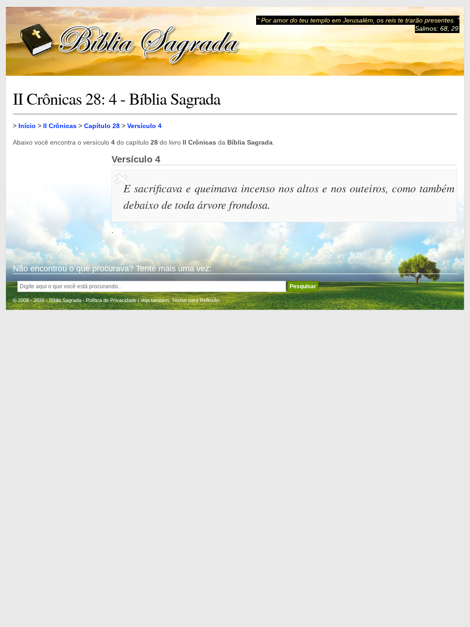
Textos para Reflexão (195, 300)
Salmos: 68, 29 (437, 28)
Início (27, 125)
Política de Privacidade (111, 300)
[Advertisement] (59, 200)
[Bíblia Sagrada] (130, 41)
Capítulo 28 (102, 125)
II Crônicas (60, 125)
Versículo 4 (144, 125)
